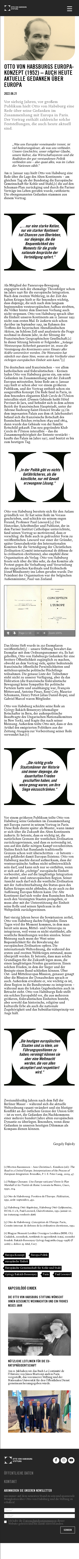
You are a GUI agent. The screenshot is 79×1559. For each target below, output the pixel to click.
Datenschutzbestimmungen (40, 1521)
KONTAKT (10, 1482)
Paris (46, 1274)
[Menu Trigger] (69, 8)
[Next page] (15, 633)
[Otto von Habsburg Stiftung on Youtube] (71, 1460)
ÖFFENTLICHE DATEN (18, 1473)
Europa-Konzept (15, 1255)
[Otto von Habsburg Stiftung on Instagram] (64, 1460)
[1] (55, 184)
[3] (63, 360)
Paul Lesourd (63, 1274)
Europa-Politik (39, 1255)
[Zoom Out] (38, 633)
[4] (52, 522)
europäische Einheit (16, 1261)
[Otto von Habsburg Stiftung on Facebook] (56, 1460)
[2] (69, 338)
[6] (27, 734)
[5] (25, 649)
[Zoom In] (44, 633)
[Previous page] (8, 633)
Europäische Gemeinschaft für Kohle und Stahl (33, 1268)
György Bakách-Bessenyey (21, 1274)
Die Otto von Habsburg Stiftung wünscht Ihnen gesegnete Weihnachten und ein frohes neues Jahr (38, 1302)
